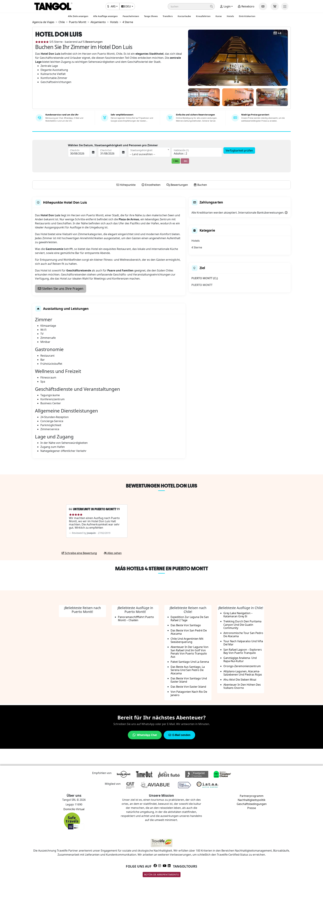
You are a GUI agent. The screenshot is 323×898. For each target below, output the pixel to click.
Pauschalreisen (131, 16)
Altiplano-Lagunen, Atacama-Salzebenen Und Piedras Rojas (242, 672)
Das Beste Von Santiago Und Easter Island (189, 680)
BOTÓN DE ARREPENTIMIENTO (161, 874)
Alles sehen (114, 553)
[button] (191, 6)
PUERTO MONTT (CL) (204, 278)
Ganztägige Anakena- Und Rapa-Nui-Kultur (240, 659)
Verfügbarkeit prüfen (239, 150)
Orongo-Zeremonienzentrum (242, 666)
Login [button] (227, 6)
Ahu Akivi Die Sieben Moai (239, 679)
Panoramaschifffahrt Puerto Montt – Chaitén (136, 618)
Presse (251, 808)
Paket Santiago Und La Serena (190, 662)
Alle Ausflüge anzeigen (105, 16)
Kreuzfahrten (203, 16)
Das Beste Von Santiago (186, 625)
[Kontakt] (263, 6)
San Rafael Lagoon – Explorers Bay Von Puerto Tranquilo (242, 651)
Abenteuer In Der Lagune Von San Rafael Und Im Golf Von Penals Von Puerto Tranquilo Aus (189, 652)
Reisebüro (247, 6)
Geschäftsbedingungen (252, 804)
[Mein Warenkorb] (275, 6)
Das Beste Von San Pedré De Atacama (189, 632)
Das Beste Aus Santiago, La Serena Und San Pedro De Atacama (188, 670)
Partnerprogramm (251, 796)
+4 (279, 33)
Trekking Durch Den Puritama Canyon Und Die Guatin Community (242, 624)
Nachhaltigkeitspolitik (251, 800)
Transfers (168, 16)
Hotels (230, 16)
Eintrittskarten (247, 16)
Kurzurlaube (184, 16)
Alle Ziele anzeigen (78, 16)
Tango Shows (151, 16)
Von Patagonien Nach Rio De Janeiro (189, 693)
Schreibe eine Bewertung (80, 553)
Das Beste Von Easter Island (188, 686)
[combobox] (149, 152)
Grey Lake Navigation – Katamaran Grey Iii (238, 614)
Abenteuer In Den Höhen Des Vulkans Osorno (242, 686)
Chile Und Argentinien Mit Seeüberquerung (187, 640)
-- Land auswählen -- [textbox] (142, 154)
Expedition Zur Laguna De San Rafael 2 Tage (190, 618)
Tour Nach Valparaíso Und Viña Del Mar (243, 642)
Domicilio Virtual (73, 809)
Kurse (219, 16)
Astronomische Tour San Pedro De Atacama (243, 634)
